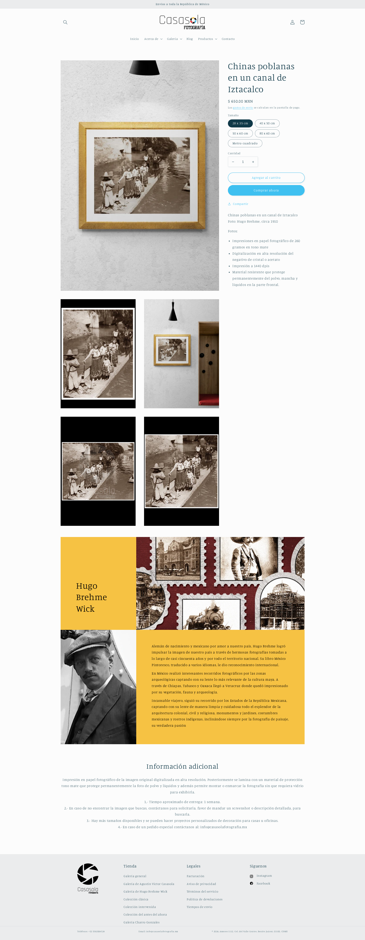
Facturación (195, 876)
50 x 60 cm (240, 133)
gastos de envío (243, 107)
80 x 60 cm (267, 133)
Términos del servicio (202, 891)
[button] (65, 22)
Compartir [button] (240, 204)
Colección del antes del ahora (145, 914)
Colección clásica (136, 899)
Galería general (135, 876)
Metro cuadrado (245, 143)
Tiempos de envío (199, 907)
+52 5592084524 (97, 931)
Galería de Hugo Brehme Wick (145, 891)
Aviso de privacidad (201, 884)
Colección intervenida (140, 907)
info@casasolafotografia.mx (162, 931)
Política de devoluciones (205, 899)
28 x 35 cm (240, 123)
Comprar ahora (266, 190)
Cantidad (234, 153)
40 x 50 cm (267, 123)
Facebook (263, 883)
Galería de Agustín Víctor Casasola (149, 884)
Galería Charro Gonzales (142, 922)
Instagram (264, 875)
